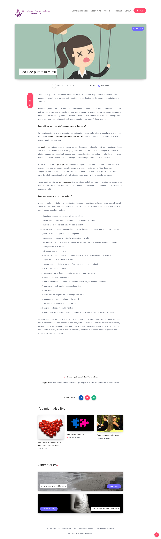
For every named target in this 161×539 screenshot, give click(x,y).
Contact (128, 11)
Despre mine (96, 11)
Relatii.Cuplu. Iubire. (90, 377)
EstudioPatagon (87, 533)
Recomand (117, 11)
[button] (156, 534)
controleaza (73, 382)
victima (116, 382)
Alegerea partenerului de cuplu (108, 435)
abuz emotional (56, 382)
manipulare (93, 382)
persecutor (102, 382)
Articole (107, 11)
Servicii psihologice (80, 11)
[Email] (142, 10)
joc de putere (83, 382)
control (65, 382)
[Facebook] (137, 10)
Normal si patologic (73, 377)
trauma (110, 382)
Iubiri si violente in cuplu (76, 434)
